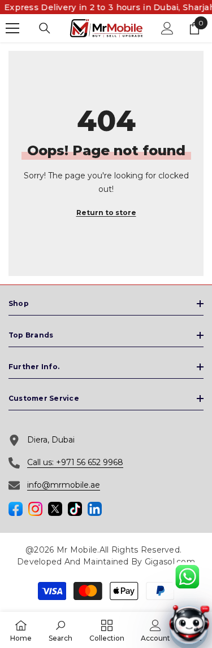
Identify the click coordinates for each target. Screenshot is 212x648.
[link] (60, 630)
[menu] (12, 28)
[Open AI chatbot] (189, 625)
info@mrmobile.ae (63, 485)
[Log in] (167, 28)
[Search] (44, 28)
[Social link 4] (55, 509)
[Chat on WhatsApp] (187, 577)
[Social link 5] (75, 509)
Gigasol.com (170, 562)
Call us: (41, 462)
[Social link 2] (35, 509)
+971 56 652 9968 (89, 462)
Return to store (106, 212)
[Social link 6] (95, 509)
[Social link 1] (15, 509)
